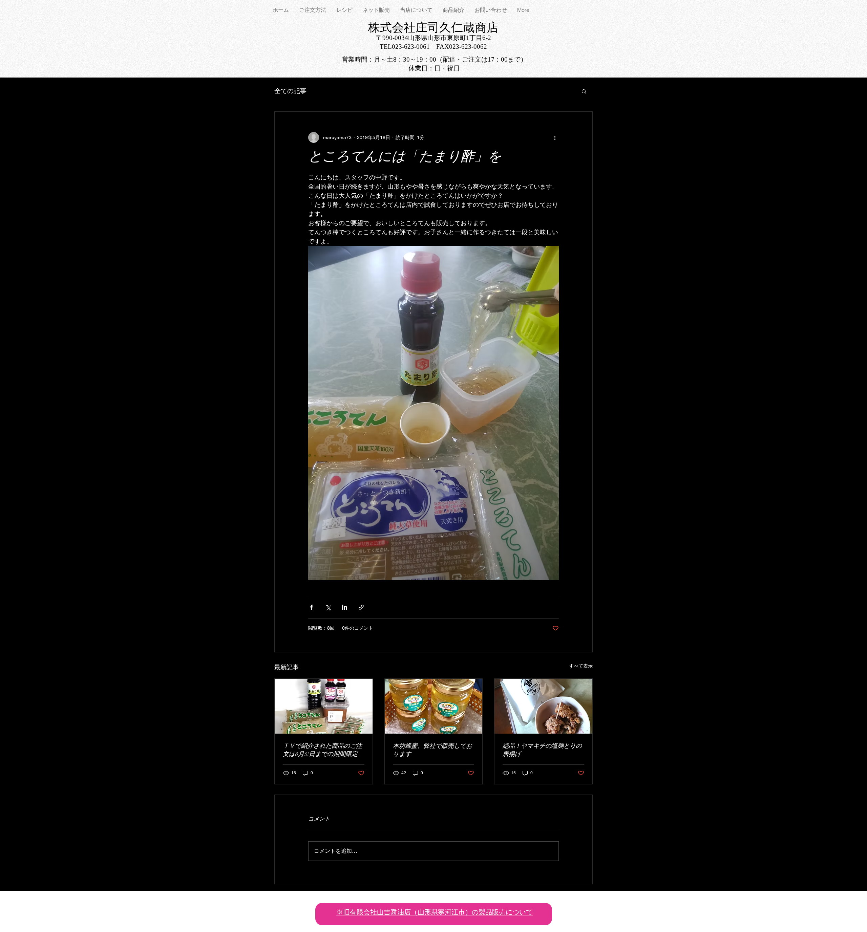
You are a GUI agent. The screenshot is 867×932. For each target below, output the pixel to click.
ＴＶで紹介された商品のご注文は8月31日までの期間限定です (323, 750)
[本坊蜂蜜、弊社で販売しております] (434, 706)
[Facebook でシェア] (311, 607)
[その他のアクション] (555, 137)
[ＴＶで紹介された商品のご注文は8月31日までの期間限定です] (324, 706)
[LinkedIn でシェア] (344, 607)
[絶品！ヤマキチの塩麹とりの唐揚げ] (543, 706)
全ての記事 (290, 90)
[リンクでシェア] (361, 607)
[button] (584, 91)
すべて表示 (581, 666)
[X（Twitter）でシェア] (328, 607)
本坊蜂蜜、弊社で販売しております (432, 750)
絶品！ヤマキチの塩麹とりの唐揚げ (542, 750)
